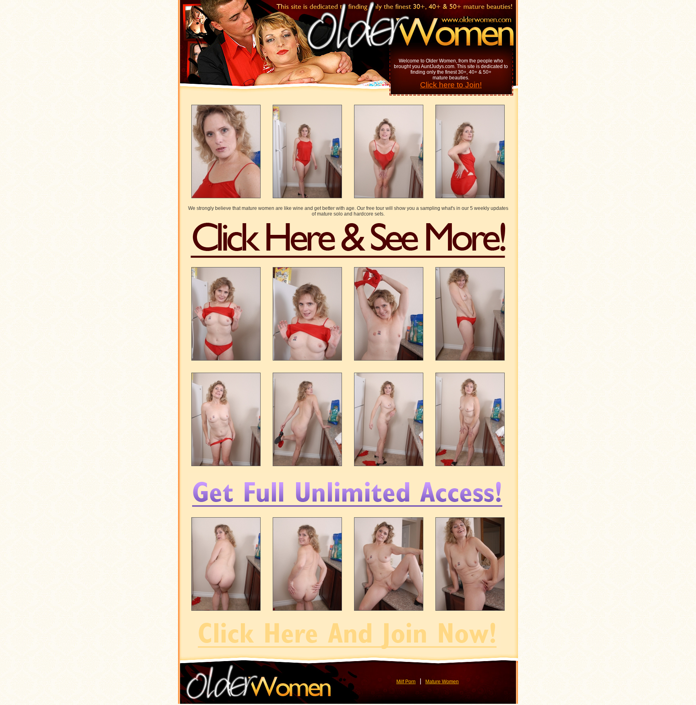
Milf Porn (406, 681)
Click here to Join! (451, 85)
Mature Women (442, 681)
